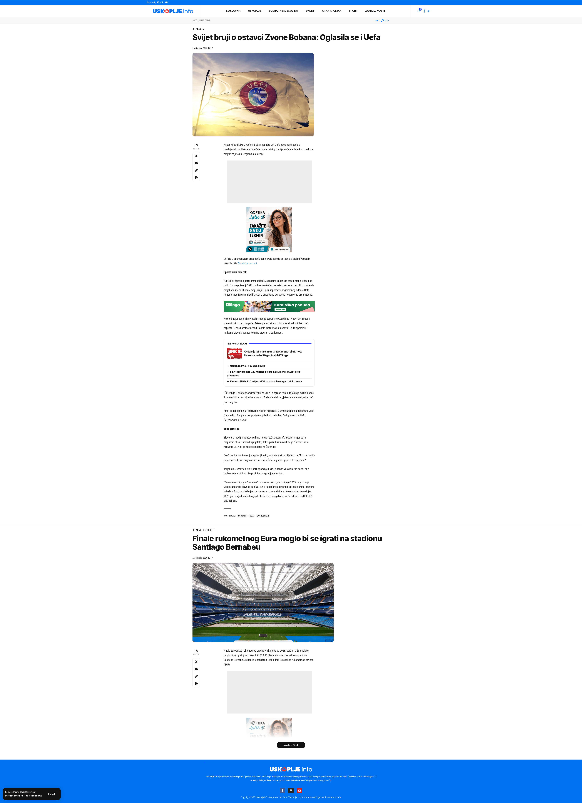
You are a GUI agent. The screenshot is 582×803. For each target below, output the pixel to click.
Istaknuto (198, 28)
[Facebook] (424, 11)
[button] (51, 794)
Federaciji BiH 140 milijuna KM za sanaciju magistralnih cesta (266, 381)
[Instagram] (428, 11)
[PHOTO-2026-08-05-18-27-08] (269, 229)
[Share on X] (196, 155)
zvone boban (263, 516)
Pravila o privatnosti (14, 796)
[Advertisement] (269, 182)
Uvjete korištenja (33, 796)
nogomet (242, 516)
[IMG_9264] (269, 306)
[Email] (196, 163)
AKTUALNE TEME (201, 20)
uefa (252, 516)
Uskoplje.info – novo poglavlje (247, 365)
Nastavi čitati (291, 745)
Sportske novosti (247, 263)
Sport (210, 530)
